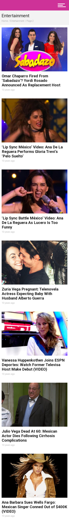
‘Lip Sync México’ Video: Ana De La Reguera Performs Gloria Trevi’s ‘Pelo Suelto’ (32, 151)
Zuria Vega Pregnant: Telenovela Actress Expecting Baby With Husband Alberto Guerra (30, 293)
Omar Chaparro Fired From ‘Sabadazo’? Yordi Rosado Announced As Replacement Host (31, 80)
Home (5, 21)
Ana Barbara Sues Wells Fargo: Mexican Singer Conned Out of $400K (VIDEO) (34, 507)
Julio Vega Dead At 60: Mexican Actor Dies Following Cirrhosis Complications (29, 436)
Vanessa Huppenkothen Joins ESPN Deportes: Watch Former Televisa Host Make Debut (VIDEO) (33, 365)
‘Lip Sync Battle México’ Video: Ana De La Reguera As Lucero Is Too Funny (32, 222)
